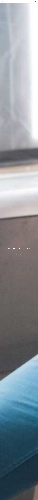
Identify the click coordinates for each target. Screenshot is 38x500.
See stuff (19, 254)
